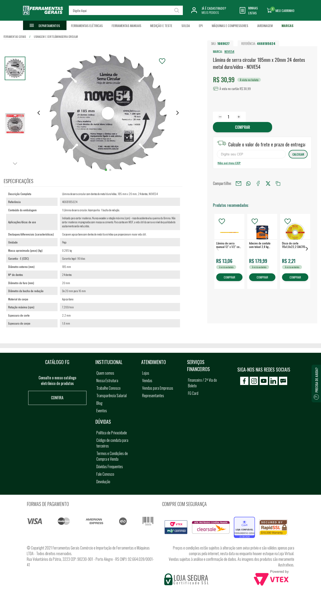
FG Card (193, 393)
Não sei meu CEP (229, 163)
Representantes (153, 395)
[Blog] (283, 381)
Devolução (103, 481)
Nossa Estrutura (107, 380)
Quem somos (105, 373)
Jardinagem (265, 25)
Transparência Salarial (111, 395)
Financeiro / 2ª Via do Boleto (202, 382)
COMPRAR (229, 277)
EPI (201, 25)
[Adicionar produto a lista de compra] (162, 61)
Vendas (147, 380)
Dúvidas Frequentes (109, 466)
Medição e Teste (161, 25)
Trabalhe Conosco (108, 388)
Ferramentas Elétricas (87, 25)
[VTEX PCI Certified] (176, 523)
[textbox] (126, 10)
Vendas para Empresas (157, 388)
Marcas (288, 25)
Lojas (145, 373)
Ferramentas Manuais (126, 25)
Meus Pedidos (210, 12)
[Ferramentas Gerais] (43, 17)
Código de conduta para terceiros (112, 443)
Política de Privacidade (111, 432)
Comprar (242, 127)
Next (307, 249)
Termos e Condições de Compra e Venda (112, 456)
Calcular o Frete (251, 154)
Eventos (101, 410)
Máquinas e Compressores (230, 25)
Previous (217, 249)
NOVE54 (229, 51)
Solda (185, 25)
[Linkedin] (273, 381)
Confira (57, 397)
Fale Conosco (105, 474)
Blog (99, 403)
